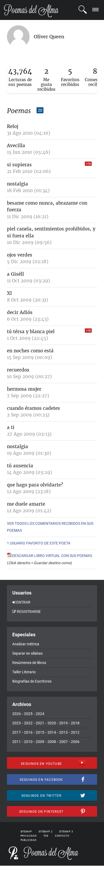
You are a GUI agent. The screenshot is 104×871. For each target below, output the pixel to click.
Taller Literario (24, 672)
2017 (16, 732)
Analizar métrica (25, 644)
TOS (46, 836)
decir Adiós (20, 312)
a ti (10, 427)
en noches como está (30, 351)
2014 (51, 732)
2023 (16, 723)
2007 (63, 742)
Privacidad (29, 836)
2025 (28, 714)
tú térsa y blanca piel (31, 332)
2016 (28, 732)
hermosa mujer (24, 389)
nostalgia (17, 184)
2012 (75, 732)
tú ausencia (20, 466)
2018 (75, 723)
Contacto (62, 836)
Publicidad (29, 840)
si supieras (19, 165)
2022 (28, 723)
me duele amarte (26, 504)
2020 (51, 723)
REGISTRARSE (29, 611)
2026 (16, 714)
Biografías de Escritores (31, 681)
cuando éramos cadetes (33, 408)
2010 (28, 742)
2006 (75, 742)
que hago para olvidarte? (35, 485)
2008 (51, 742)
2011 (16, 742)
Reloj (12, 126)
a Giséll (15, 274)
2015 (40, 732)
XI (9, 293)
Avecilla (16, 145)
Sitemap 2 (46, 831)
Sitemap (26, 831)
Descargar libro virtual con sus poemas (51, 556)
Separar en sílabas (27, 653)
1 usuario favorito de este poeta (38, 543)
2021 (40, 723)
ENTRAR (23, 602)
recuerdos (18, 370)
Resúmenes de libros (29, 662)
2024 (40, 714)
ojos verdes (19, 255)
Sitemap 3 (66, 831)
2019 (63, 723)
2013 (63, 732)
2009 (40, 742)
